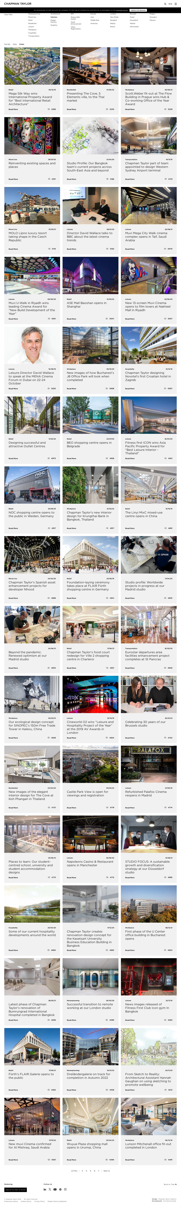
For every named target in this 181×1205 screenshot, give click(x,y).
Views (21, 44)
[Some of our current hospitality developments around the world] (32, 904)
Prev (75, 1171)
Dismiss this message (138, 10)
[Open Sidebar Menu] (176, 4)
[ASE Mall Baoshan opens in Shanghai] (90, 275)
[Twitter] (50, 1189)
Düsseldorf (134, 20)
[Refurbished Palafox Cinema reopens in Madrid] (149, 764)
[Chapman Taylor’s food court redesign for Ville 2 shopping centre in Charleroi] (90, 624)
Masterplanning (34, 14)
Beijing (112, 23)
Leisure (31, 27)
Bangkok (113, 20)
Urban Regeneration (76, 28)
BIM (72, 14)
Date (15, 44)
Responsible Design (75, 18)
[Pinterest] (60, 1189)
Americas (94, 23)
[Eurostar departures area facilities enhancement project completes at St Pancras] (149, 624)
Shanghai (153, 17)
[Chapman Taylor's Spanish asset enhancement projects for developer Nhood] (32, 554)
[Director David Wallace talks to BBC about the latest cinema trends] (90, 205)
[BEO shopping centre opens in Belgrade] (90, 415)
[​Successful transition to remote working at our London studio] (90, 976)
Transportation (34, 36)
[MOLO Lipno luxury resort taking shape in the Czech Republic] (32, 205)
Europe (93, 14)
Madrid (132, 23)
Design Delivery (54, 21)
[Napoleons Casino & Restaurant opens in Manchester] (90, 834)
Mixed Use (32, 17)
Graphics (54, 25)
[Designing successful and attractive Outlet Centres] (32, 415)
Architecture (55, 14)
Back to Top (169, 1184)
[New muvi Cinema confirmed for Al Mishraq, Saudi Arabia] (32, 1116)
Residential (32, 23)
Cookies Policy (122, 10)
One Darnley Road (169, 1201)
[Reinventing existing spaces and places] (32, 135)
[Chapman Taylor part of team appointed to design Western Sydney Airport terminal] (149, 135)
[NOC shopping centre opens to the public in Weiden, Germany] (32, 485)
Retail (30, 20)
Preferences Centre (11, 1201)
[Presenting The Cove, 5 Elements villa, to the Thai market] (90, 66)
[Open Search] (165, 4)
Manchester (134, 27)
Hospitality (32, 33)
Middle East (94, 20)
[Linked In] (45, 1189)
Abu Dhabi (114, 17)
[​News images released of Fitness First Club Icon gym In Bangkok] (149, 976)
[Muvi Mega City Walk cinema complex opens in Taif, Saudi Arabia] (149, 205)
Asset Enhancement (76, 23)
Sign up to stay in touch (16, 1190)
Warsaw (153, 20)
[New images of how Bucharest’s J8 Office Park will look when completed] (90, 345)
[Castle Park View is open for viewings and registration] (90, 764)
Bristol (112, 27)
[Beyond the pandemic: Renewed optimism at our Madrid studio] (32, 624)
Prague (152, 14)
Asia (92, 17)
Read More (13, 109)
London (113, 14)
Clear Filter (8, 14)
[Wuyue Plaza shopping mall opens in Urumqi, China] (90, 1116)
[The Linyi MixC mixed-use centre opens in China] (149, 485)
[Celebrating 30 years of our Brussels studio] (149, 694)
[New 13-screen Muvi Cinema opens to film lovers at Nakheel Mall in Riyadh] (149, 275)
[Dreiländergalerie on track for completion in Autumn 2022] (90, 1046)
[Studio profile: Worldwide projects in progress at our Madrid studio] (149, 554)
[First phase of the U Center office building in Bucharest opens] (149, 904)
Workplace (32, 30)
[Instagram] (65, 1189)
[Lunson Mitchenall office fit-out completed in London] (149, 1116)
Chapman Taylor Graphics (167, 1199)
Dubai (132, 17)
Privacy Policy (39, 1201)
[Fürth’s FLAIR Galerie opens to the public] (32, 1046)
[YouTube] (55, 1189)
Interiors (54, 17)
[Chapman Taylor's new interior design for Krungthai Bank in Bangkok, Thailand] (90, 485)
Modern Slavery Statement (57, 1201)
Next (106, 1171)
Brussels (133, 14)
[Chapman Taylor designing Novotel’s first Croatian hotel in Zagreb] (149, 345)
